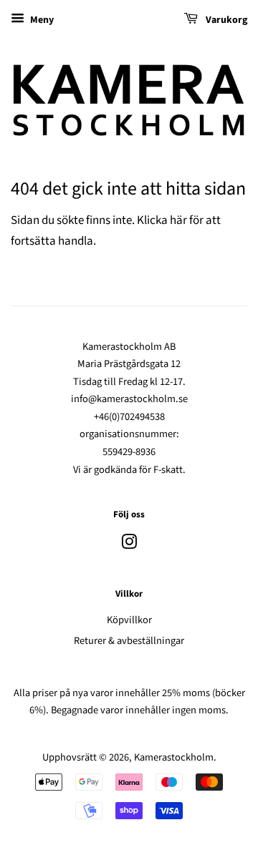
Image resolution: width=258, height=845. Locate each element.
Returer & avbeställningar (129, 640)
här (178, 220)
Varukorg (225, 20)
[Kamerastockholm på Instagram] (129, 544)
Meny (41, 20)
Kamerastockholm (174, 757)
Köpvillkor (129, 619)
